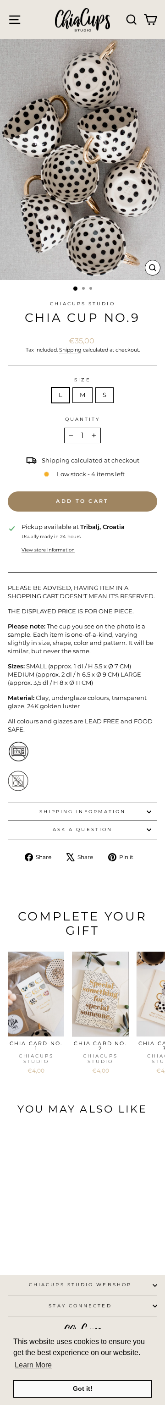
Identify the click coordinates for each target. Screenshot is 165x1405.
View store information (48, 550)
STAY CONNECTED (80, 1306)
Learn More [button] (33, 1365)
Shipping (70, 350)
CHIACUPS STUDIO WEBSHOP (80, 1285)
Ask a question (82, 829)
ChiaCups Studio (82, 304)
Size (82, 380)
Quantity (82, 419)
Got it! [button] (83, 1388)
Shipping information (82, 812)
